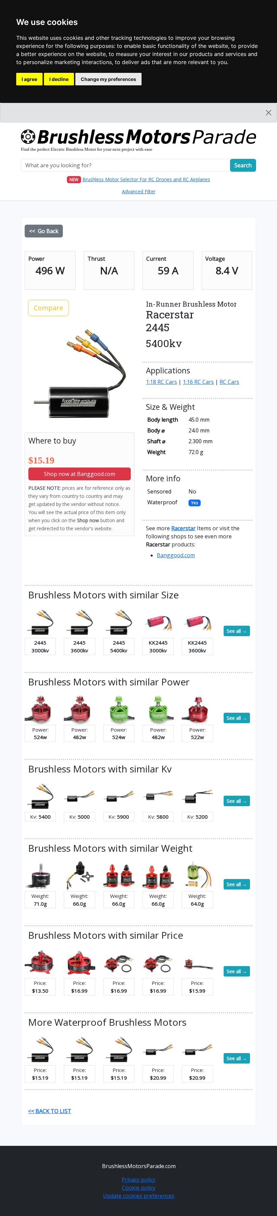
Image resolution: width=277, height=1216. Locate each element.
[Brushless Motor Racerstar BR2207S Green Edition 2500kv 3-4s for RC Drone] (158, 708)
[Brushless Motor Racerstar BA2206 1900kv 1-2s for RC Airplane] (158, 962)
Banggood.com (176, 555)
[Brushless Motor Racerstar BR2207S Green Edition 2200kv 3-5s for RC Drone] (118, 708)
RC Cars (229, 382)
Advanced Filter (138, 191)
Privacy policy (138, 1179)
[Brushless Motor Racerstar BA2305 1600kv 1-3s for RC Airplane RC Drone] (79, 962)
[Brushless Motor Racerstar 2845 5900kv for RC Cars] (118, 795)
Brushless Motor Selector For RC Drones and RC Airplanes (146, 179)
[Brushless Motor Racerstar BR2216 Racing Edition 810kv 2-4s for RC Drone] (158, 875)
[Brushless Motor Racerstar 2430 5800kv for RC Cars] (158, 795)
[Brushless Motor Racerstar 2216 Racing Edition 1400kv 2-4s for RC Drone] (118, 875)
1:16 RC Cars (198, 382)
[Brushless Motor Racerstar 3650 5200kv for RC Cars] (197, 795)
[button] (183, 528)
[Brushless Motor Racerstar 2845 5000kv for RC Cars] (79, 795)
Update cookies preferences (138, 1195)
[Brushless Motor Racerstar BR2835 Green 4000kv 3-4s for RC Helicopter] (197, 875)
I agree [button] (29, 79)
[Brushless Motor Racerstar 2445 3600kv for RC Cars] (79, 621)
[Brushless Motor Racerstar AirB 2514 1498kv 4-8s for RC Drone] (40, 875)
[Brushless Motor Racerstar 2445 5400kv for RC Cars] (118, 621)
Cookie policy (138, 1187)
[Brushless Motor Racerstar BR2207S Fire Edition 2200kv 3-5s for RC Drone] (40, 708)
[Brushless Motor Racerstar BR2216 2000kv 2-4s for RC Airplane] (79, 875)
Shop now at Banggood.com (79, 474)
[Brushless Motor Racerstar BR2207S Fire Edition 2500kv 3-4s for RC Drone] (79, 708)
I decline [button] (59, 79)
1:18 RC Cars (161, 382)
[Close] (268, 112)
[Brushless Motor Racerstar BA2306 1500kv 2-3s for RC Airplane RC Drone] (40, 962)
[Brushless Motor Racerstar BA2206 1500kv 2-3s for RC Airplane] (118, 962)
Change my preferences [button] (108, 79)
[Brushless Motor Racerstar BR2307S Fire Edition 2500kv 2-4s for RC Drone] (197, 708)
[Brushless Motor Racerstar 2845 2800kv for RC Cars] (197, 1049)
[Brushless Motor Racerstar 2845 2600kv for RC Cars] (158, 1049)
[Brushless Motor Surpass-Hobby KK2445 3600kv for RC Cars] (197, 621)
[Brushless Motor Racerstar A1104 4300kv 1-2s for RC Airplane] (197, 962)
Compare (48, 307)
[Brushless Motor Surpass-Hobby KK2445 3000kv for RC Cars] (158, 621)
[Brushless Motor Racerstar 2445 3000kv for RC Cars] (40, 621)
